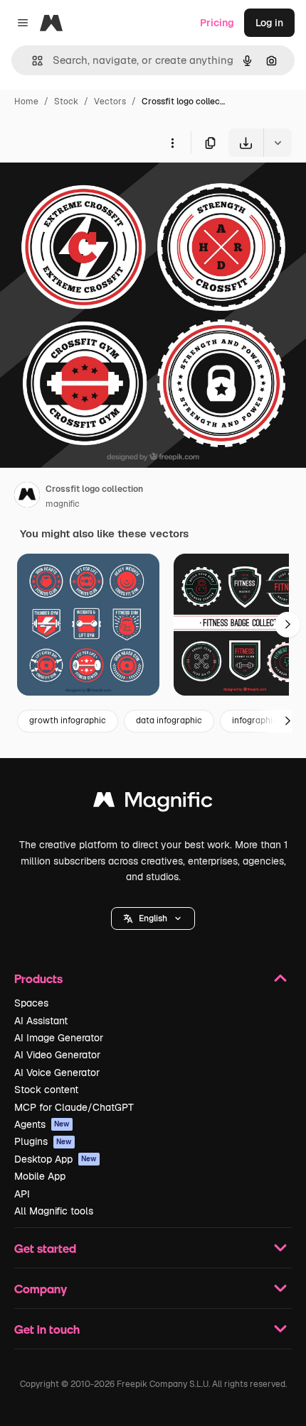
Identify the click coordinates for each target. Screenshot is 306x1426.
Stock (66, 101)
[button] (153, 918)
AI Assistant (41, 1020)
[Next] (287, 625)
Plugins (43, 1141)
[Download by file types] (277, 142)
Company (40, 1288)
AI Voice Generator (57, 1072)
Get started (45, 1248)
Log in (269, 22)
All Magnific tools (53, 1211)
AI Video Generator (57, 1054)
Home (26, 101)
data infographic (169, 720)
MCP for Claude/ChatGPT (74, 1107)
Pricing (217, 22)
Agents (42, 1124)
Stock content (46, 1089)
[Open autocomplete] (31, 60)
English (153, 918)
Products (38, 978)
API (22, 1194)
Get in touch (47, 1329)
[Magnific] (153, 803)
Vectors (110, 101)
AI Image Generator (58, 1037)
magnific (63, 504)
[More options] (172, 142)
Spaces (31, 1003)
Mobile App (39, 1176)
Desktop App (55, 1159)
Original (91, 190)
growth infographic (67, 720)
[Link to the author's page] (27, 497)
